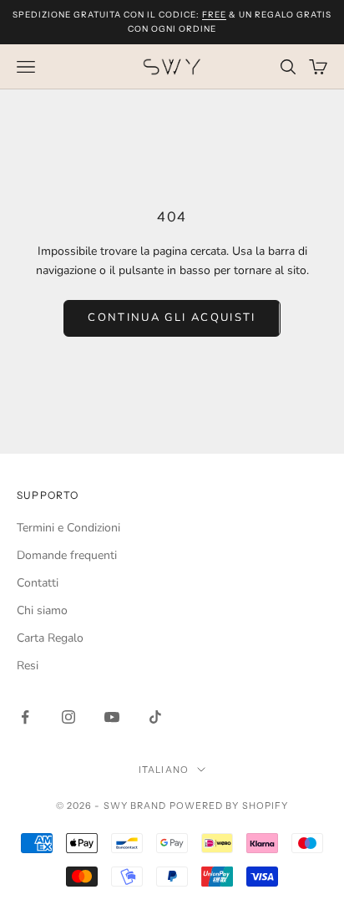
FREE (214, 14)
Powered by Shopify (229, 805)
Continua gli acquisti (171, 317)
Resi (27, 665)
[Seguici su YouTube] (112, 717)
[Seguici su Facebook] (25, 717)
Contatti (37, 583)
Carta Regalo (50, 638)
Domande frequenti (67, 555)
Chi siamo (42, 610)
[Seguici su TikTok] (155, 717)
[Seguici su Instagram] (68, 717)
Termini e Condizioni (68, 528)
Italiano (164, 769)
